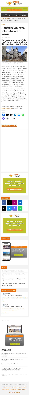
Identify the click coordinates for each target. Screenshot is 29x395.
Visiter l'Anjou (5, 389)
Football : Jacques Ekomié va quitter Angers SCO (13, 271)
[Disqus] (14, 151)
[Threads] (4, 208)
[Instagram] (14, 202)
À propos (5, 387)
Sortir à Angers (21, 387)
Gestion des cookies (14, 392)
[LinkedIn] (20, 202)
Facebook (12, 126)
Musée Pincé (8, 125)
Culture (7, 18)
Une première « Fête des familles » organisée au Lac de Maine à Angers (14, 354)
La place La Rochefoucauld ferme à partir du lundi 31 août (14, 374)
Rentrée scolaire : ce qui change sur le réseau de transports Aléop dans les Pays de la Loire (12, 369)
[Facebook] (4, 202)
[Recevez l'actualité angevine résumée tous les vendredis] (14, 9)
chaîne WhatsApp (7, 108)
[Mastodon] (14, 208)
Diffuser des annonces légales (18, 389)
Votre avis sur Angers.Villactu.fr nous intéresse (12, 364)
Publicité (14, 387)
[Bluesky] (9, 208)
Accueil (2, 18)
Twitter (14, 126)
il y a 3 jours (5, 312)
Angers (3, 125)
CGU (10, 387)
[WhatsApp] (20, 208)
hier (3, 301)
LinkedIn (16, 126)
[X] (9, 202)
